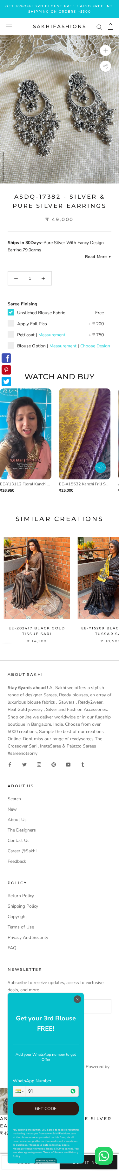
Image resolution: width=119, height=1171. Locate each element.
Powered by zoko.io (46, 1160)
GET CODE (45, 1109)
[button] (19, 1091)
